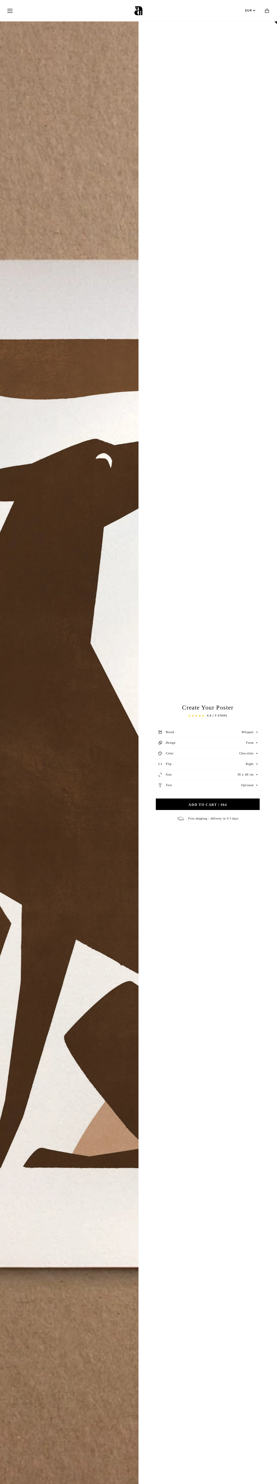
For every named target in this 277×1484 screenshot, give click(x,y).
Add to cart (207, 805)
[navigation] (10, 10)
